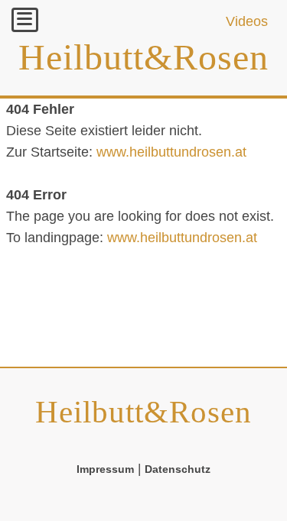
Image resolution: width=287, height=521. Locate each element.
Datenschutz (177, 469)
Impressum (105, 469)
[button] (24, 20)
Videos (247, 21)
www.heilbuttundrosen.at (171, 152)
